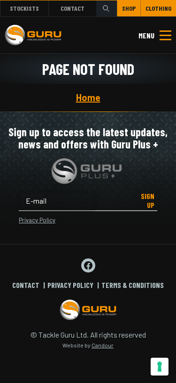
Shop (129, 8)
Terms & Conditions (132, 284)
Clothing (158, 8)
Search (106, 8)
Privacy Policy (37, 220)
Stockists (24, 8)
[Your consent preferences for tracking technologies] (159, 367)
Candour (103, 345)
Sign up (147, 200)
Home (88, 97)
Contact (72, 8)
